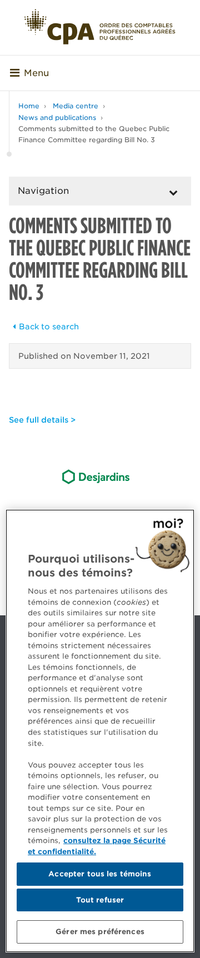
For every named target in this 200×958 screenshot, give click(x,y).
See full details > (42, 419)
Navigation (43, 190)
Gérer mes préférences (100, 931)
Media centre (75, 106)
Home (28, 106)
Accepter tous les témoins (99, 874)
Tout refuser (100, 900)
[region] (100, 730)
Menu (36, 73)
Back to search (49, 326)
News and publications (57, 117)
